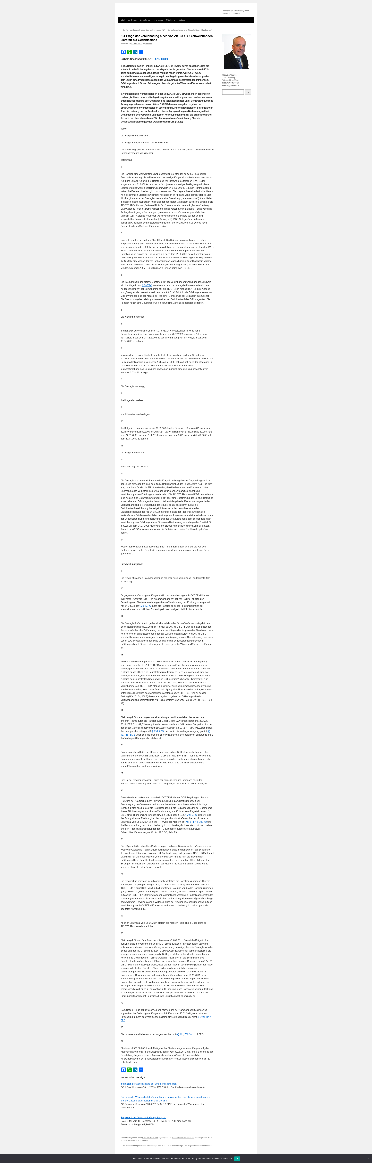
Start (123, 20)
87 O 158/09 (161, 59)
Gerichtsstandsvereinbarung (183, 1138)
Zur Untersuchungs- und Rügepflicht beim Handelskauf (191, 30)
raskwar (148, 44)
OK (237, 1158)
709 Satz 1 (190, 1034)
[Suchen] (248, 92)
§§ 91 (179, 1034)
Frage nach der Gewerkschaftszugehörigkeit (143, 1117)
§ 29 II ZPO (145, 606)
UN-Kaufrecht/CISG (150, 1138)
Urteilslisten (171, 20)
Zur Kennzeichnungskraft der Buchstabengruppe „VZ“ (143, 30)
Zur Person (132, 20)
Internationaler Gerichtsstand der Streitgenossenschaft (148, 1084)
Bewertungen (145, 20)
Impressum (158, 20)
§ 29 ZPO (147, 285)
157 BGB (130, 735)
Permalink (145, 1140)
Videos (182, 20)
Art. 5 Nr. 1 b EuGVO (196, 822)
